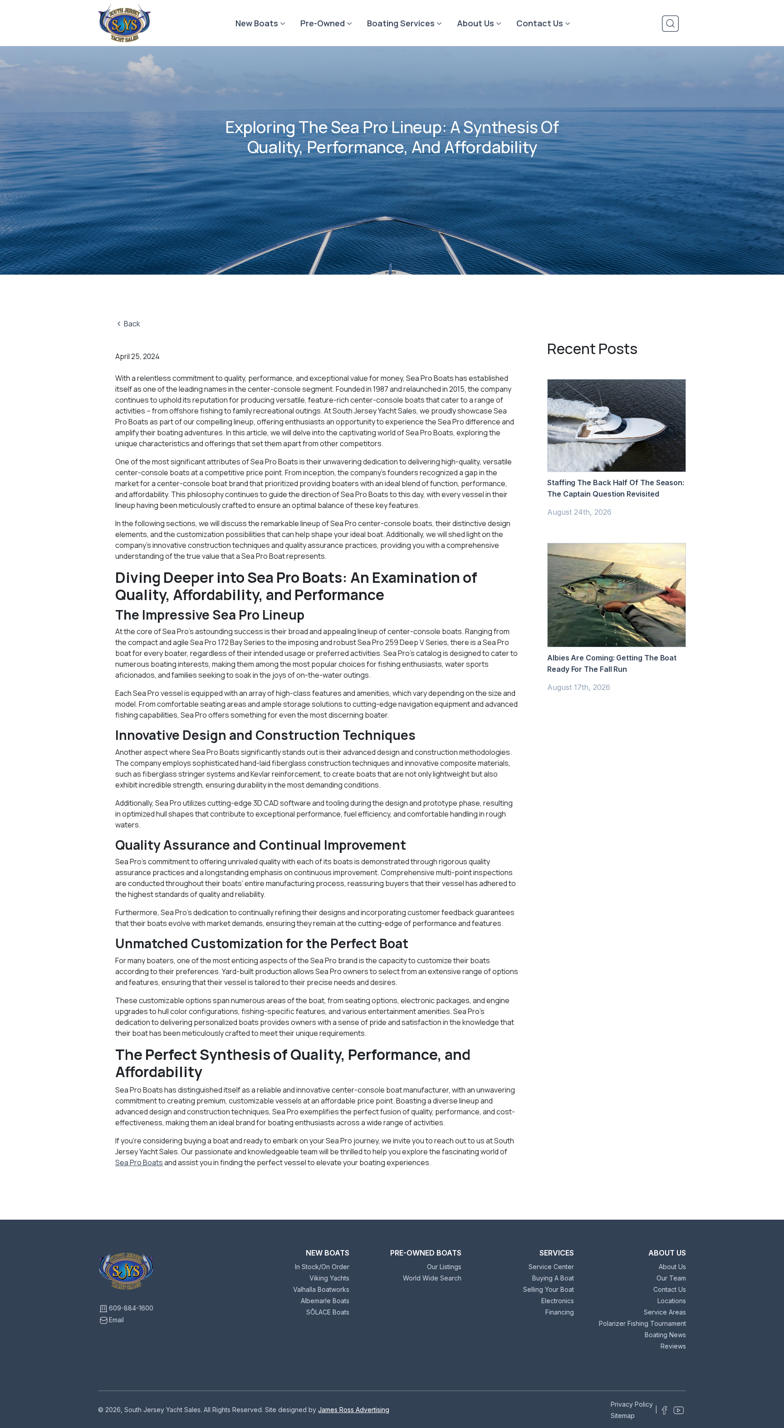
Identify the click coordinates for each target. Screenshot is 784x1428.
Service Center (551, 1266)
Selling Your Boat (548, 1289)
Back (131, 324)
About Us (475, 23)
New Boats (256, 23)
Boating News (665, 1335)
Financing (559, 1312)
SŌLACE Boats (327, 1312)
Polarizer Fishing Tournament (642, 1323)
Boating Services (401, 23)
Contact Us (539, 23)
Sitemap (623, 1415)
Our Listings (444, 1266)
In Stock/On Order (322, 1266)
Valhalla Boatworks (321, 1289)
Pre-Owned (322, 23)
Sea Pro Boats (139, 1162)
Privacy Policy (632, 1404)
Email (116, 1320)
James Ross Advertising (353, 1409)
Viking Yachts (329, 1278)
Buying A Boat (553, 1278)
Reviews (673, 1346)
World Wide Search (432, 1278)
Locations (671, 1301)
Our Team (671, 1278)
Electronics (557, 1301)
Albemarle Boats (325, 1301)
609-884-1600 (131, 1308)
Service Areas (665, 1312)
